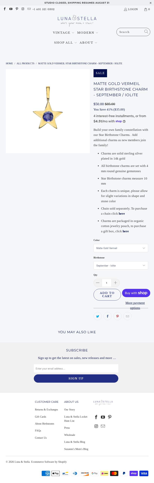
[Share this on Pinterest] (117, 316)
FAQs (38, 430)
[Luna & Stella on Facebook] (4, 9)
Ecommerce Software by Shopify (49, 461)
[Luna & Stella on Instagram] (22, 9)
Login (133, 9)
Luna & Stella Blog (74, 442)
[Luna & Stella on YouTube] (10, 9)
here (126, 231)
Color (97, 240)
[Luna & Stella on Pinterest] (16, 9)
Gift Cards (40, 416)
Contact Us (41, 437)
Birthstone (99, 257)
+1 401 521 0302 (43, 9)
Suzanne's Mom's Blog (76, 449)
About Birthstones (44, 423)
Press (67, 427)
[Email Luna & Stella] (29, 9)
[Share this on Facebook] (107, 316)
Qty (95, 274)
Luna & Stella (22, 461)
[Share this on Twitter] (98, 316)
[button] (64, 33)
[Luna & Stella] (77, 21)
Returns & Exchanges (46, 409)
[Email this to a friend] (127, 316)
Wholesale (69, 435)
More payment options (135, 305)
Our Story (69, 409)
